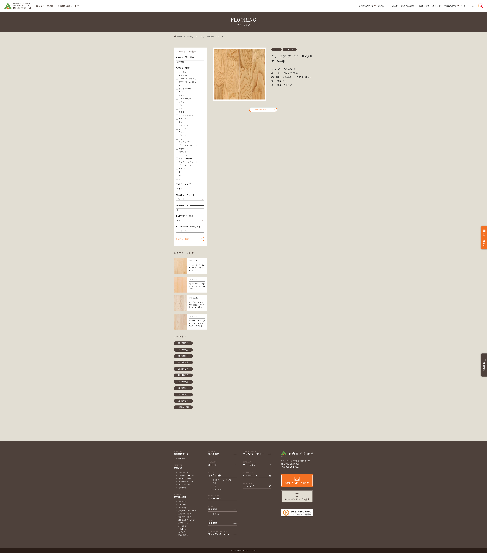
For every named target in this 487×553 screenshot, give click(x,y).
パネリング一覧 (184, 484)
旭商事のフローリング (186, 475)
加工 (214, 483)
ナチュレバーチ (185, 75)
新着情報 (212, 509)
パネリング (182, 526)
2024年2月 (183, 369)
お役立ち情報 (450, 6)
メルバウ (182, 168)
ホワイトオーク (185, 88)
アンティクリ (184, 142)
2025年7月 (183, 356)
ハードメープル (185, 98)
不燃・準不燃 (183, 535)
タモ (180, 109)
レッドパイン (184, 155)
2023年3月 (183, 401)
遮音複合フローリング (186, 520)
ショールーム (467, 6)
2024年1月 (183, 375)
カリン (181, 132)
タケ (180, 122)
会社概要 (181, 458)
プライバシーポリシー (253, 454)
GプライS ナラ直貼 (187, 78)
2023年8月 (183, 382)
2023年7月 (183, 388)
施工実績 (212, 523)
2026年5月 (183, 343)
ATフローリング (184, 523)
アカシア (182, 119)
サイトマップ (249, 465)
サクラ (181, 102)
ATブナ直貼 (184, 152)
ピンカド (182, 135)
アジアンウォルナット (188, 162)
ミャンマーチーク (186, 158)
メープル (182, 72)
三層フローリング (184, 514)
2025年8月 (183, 350)
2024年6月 (183, 362)
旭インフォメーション (219, 534)
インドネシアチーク (187, 125)
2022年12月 (183, 407)
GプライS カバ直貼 (187, 82)
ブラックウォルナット (188, 145)
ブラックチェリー (186, 165)
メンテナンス (218, 489)
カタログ (436, 6)
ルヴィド (181, 532)
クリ (180, 139)
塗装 (214, 486)
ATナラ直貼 (184, 149)
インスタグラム (250, 476)
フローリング (183, 501)
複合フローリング (184, 517)
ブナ (180, 105)
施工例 (395, 6)
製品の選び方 (183, 472)
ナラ (180, 85)
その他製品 (182, 487)
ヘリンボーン (183, 504)
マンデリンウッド (186, 115)
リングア (182, 129)
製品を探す (424, 6)
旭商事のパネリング (185, 481)
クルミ (181, 112)
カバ (180, 92)
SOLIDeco (182, 529)
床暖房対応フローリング (187, 511)
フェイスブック (250, 486)
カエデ (181, 95)
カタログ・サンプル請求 (297, 499)
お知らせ (216, 514)
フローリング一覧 (258, 110)
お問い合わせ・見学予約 (297, 483)
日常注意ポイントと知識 (222, 480)
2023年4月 (183, 394)
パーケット (182, 508)
